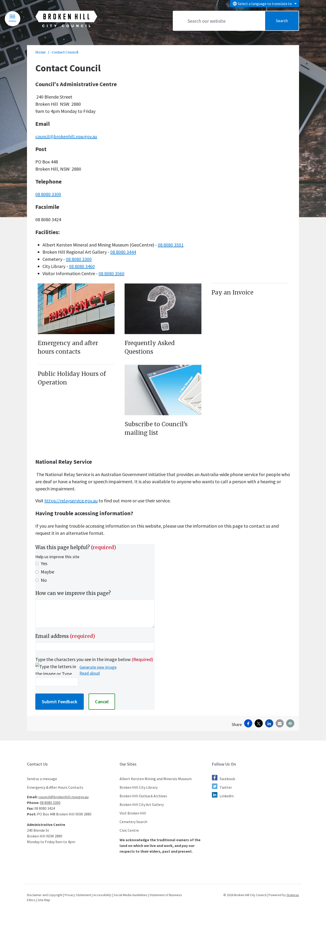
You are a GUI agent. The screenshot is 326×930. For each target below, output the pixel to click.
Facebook (227, 778)
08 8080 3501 (171, 245)
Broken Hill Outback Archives (143, 795)
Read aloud (89, 673)
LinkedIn (227, 795)
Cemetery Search (133, 821)
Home (40, 52)
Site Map (44, 900)
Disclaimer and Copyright (45, 895)
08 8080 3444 (123, 252)
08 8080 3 (75, 259)
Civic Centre (129, 830)
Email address (65, 636)
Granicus (293, 895)
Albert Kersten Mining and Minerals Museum (156, 778)
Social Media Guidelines (130, 895)
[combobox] (264, 3)
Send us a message (42, 778)
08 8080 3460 (82, 266)
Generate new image (97, 667)
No (44, 580)
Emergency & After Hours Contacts (55, 787)
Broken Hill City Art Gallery (142, 804)
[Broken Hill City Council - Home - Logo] (66, 19)
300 (88, 259)
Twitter (226, 787)
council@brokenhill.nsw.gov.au (66, 136)
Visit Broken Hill (133, 813)
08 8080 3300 (48, 194)
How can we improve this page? (73, 593)
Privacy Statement (78, 895)
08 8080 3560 (111, 273)
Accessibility (102, 895)
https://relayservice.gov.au (71, 501)
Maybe (47, 572)
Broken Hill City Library (139, 787)
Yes (44, 563)
